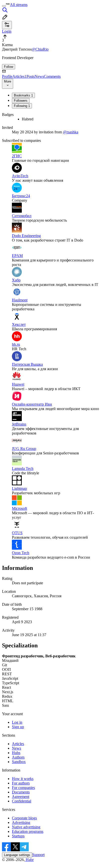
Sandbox (19, 762)
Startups (18, 836)
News (39, 76)
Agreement (20, 796)
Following (22, 106)
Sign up (18, 727)
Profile (7, 76)
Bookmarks (23, 95)
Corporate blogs (24, 818)
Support (38, 855)
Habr (29, 860)
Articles (19, 76)
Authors (18, 757)
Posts (30, 76)
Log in (17, 722)
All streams (18, 4)
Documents (21, 792)
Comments (52, 76)
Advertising (21, 822)
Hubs (16, 753)
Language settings (17, 855)
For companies (23, 787)
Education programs (27, 831)
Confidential (21, 801)
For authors (21, 783)
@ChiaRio (40, 49)
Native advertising (26, 827)
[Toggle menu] (4, 6)
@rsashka (70, 132)
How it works (22, 779)
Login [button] (6, 31)
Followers (20, 100)
